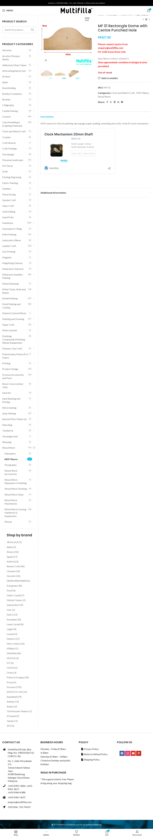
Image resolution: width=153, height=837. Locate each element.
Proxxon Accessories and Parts (13, 376)
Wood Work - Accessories (11, 472)
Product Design (10, 368)
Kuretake (11, 619)
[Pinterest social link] (115, 102)
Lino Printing (8, 251)
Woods (8, 521)
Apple (10, 556)
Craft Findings (9, 148)
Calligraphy (8, 105)
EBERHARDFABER (17, 580)
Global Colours (14, 600)
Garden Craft (9, 200)
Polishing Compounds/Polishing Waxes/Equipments (13, 339)
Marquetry (10, 453)
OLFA (10, 667)
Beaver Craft (13, 566)
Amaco (10, 551)
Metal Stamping (10, 283)
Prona (10, 682)
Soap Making (9, 413)
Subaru (10, 706)
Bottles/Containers (12, 93)
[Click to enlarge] (46, 60)
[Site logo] (76, 10)
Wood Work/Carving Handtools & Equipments (15, 512)
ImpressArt (12, 604)
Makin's (11, 638)
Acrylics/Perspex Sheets (11, 58)
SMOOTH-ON (14, 691)
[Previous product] (143, 19)
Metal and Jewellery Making (12, 276)
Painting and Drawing (13, 319)
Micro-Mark (13, 643)
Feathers (6, 188)
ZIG (9, 725)
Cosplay (6, 137)
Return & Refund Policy (96, 754)
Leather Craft (9, 245)
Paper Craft (8, 324)
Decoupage (8, 154)
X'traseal (11, 716)
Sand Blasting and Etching (11, 400)
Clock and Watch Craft (123, 92)
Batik (5, 82)
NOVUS (11, 658)
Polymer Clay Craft (12, 348)
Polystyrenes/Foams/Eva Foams (15, 356)
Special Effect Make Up (14, 419)
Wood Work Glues (14, 494)
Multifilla (11, 653)
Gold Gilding (8, 211)
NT (8, 662)
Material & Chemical (12, 268)
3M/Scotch (12, 542)
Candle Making (10, 110)
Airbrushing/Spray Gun (14, 70)
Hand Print (7, 217)
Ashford (11, 561)
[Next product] (149, 19)
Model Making (10, 298)
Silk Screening (9, 407)
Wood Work (104, 96)
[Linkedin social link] (118, 102)
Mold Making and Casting (11, 306)
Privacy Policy (91, 749)
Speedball (12, 696)
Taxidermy (7, 430)
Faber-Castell (14, 595)
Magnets (7, 257)
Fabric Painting (10, 183)
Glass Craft (8, 205)
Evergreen (12, 585)
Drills (5, 171)
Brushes (6, 99)
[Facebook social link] (107, 102)
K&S (9, 614)
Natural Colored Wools (14, 313)
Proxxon (11, 687)
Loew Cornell (13, 624)
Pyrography (10, 464)
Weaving (6, 442)
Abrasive (7, 50)
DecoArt (11, 576)
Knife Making (9, 234)
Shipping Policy (92, 759)
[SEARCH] (32, 29)
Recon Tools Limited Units (12, 385)
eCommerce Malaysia (92, 824)
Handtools (7, 222)
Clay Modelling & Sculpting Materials (12, 124)
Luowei (10, 634)
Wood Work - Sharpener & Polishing (15, 481)
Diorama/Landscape (12, 160)
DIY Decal (7, 165)
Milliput (11, 648)
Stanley (10, 701)
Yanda (10, 720)
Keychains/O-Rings (12, 228)
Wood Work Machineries (10, 502)
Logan (10, 629)
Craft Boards (9, 142)
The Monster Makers (18, 711)
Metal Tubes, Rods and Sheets (14, 291)
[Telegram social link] (122, 102)
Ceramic (6, 116)
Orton (10, 672)
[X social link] (111, 102)
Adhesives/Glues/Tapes (14, 65)
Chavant (11, 571)
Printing (6, 363)
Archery (6, 76)
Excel (9, 590)
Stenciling (7, 424)
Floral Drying (9, 194)
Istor (9, 609)
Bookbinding (9, 88)
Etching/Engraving (11, 177)
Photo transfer (9, 330)
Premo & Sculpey (15, 677)
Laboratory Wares (11, 240)
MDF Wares (142, 92)
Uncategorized (10, 436)
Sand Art (6, 392)
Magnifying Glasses (12, 263)
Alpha (10, 547)
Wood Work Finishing (15, 488)
